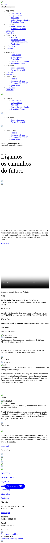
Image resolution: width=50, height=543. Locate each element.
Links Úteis (10, 46)
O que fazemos (16, 15)
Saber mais (5, 243)
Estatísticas (10, 33)
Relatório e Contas (18, 22)
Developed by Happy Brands (12, 538)
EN (6, 4)
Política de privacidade (9, 534)
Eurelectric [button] (10, 24)
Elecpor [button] (9, 98)
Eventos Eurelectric (18, 29)
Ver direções (5, 513)
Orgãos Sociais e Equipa (20, 20)
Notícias (14, 37)
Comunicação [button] (11, 35)
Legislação (10, 31)
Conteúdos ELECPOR (19, 42)
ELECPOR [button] (10, 11)
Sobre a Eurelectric (18, 26)
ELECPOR (5, 473)
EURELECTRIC (7, 477)
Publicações (15, 44)
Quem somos (16, 13)
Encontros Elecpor (18, 40)
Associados (15, 18)
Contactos (9, 48)
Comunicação (6, 490)
